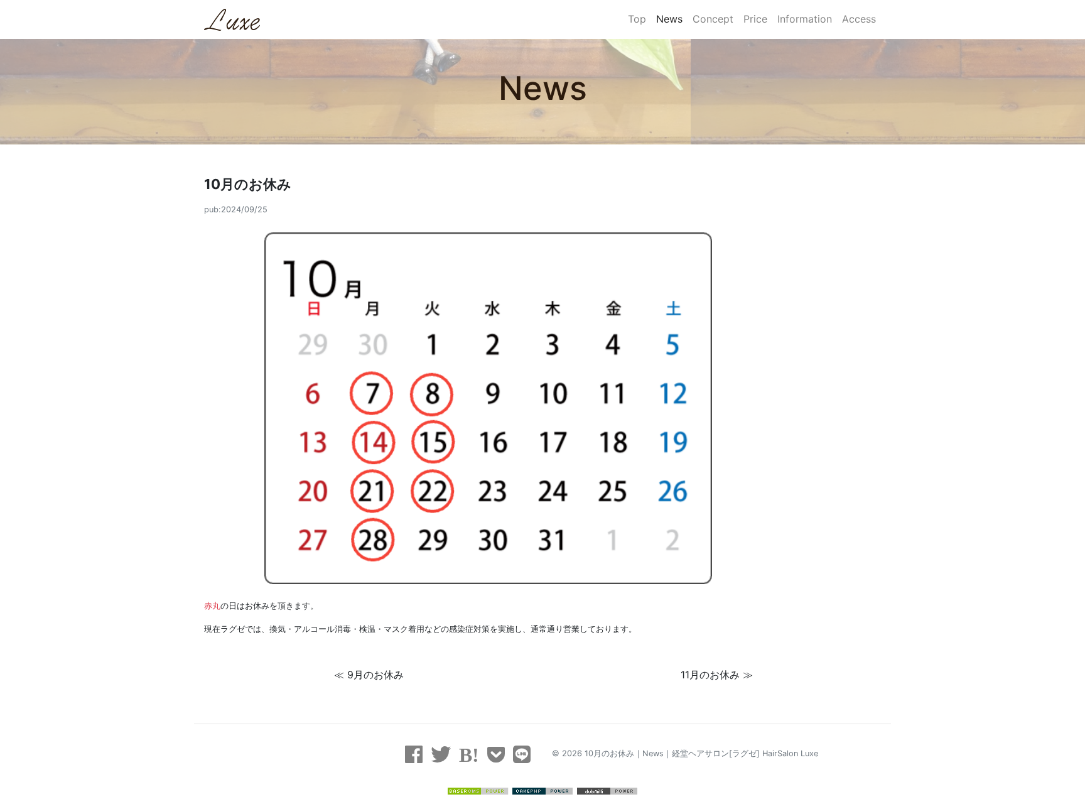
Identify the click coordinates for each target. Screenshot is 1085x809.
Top (637, 19)
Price (755, 19)
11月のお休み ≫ (717, 674)
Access (859, 19)
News (669, 19)
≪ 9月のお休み (369, 674)
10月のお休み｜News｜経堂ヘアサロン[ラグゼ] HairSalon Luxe (701, 753)
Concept (713, 19)
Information (804, 19)
